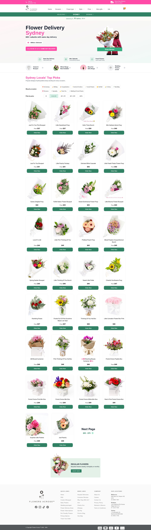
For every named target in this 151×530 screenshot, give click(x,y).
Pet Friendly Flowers (67, 513)
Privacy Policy (98, 502)
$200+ (81, 96)
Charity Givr (81, 505)
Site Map (80, 516)
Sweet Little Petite (88, 280)
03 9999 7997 (115, 499)
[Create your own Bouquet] (28, 67)
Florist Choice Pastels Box (114, 359)
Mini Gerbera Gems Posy (114, 125)
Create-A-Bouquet (66, 500)
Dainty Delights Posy (37, 202)
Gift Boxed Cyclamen (37, 359)
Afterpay (80, 508)
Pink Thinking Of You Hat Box (62, 359)
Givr (79, 502)
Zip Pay (80, 510)
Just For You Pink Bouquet (37, 125)
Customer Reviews (83, 497)
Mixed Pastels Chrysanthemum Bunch (114, 241)
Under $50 (53, 96)
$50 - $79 (63, 96)
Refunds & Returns (99, 505)
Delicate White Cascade (88, 163)
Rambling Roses (37, 319)
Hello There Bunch (88, 125)
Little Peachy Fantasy (62, 163)
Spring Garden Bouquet (37, 280)
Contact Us (97, 500)
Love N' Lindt (37, 240)
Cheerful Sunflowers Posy (114, 280)
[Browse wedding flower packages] (110, 67)
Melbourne (61, 14)
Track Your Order (66, 518)
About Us (97, 494)
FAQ (62, 497)
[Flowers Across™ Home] (31, 8)
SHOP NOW (76, 471)
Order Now (37, 133)
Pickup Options (65, 516)
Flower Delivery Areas (67, 508)
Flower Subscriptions (67, 510)
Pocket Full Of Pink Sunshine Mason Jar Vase (63, 320)
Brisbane (89, 14)
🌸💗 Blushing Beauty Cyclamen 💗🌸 (88, 360)
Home (50, 9)
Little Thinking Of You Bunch (62, 280)
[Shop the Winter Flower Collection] (110, 40)
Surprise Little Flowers (37, 438)
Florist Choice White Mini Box (88, 399)
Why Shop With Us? (83, 500)
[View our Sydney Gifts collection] (83, 68)
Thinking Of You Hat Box (88, 319)
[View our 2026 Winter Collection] (56, 68)
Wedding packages (66, 505)
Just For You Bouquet (37, 163)
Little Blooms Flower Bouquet (114, 202)
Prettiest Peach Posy (88, 240)
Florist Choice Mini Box (62, 399)
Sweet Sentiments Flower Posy (88, 202)
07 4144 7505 (115, 507)
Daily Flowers (65, 502)
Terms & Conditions (100, 508)
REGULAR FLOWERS (79, 464)
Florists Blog (81, 513)
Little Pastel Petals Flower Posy (114, 163)
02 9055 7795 (115, 515)
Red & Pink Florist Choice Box (114, 399)
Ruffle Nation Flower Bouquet (62, 202)
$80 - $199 (72, 96)
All (46, 96)
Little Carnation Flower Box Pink (114, 319)
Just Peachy (62, 438)
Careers (96, 497)
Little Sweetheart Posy (63, 125)
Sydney (76, 14)
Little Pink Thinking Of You (62, 240)
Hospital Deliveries (83, 494)
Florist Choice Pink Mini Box (37, 399)
